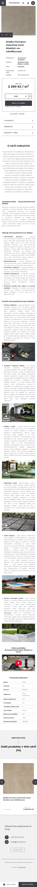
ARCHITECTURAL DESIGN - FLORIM (23, 63)
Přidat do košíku (18, 103)
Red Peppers (22, 867)
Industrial (21, 66)
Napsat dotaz (18, 850)
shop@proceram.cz (18, 842)
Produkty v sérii (10, 133)
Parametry (8, 127)
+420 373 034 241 (17, 837)
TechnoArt (7, 613)
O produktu (9, 120)
